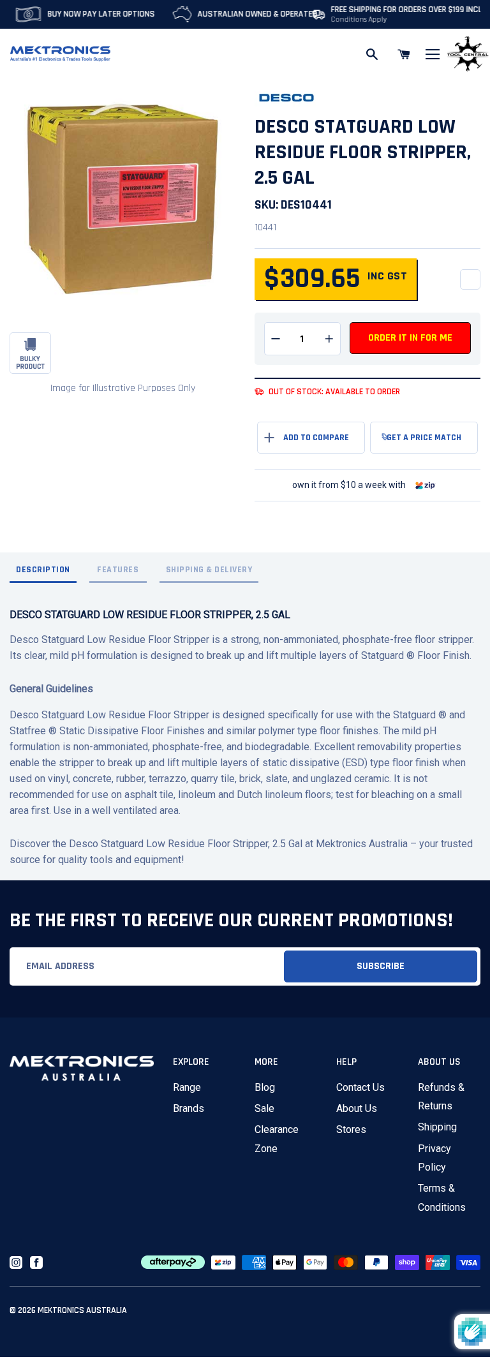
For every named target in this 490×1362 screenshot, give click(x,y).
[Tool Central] (467, 54)
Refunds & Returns (441, 1096)
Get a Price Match (424, 437)
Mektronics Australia (82, 1310)
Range (187, 1087)
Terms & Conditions (442, 1197)
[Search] (372, 54)
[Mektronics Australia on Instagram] (16, 1262)
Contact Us (360, 1087)
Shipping (437, 1127)
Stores (351, 1129)
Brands (188, 1108)
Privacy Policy (434, 1158)
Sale (264, 1108)
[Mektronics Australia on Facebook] (36, 1262)
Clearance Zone (277, 1138)
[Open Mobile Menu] (432, 54)
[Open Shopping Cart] (404, 54)
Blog (265, 1087)
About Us (356, 1108)
